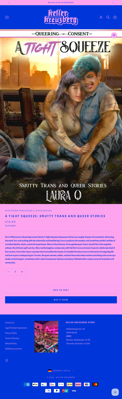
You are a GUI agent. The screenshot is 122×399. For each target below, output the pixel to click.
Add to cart (61, 290)
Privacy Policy (11, 333)
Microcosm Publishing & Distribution (28, 210)
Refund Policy (11, 343)
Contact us (9, 322)
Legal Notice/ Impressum (16, 328)
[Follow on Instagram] (6, 360)
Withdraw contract (13, 348)
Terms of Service (12, 338)
